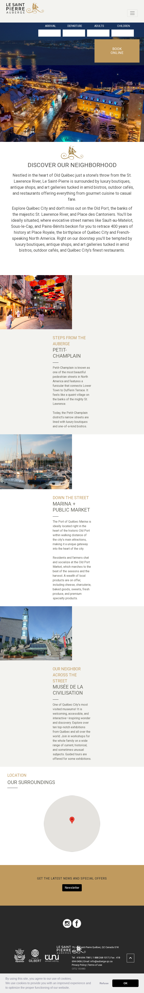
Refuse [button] (104, 983)
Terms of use (95, 964)
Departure (75, 26)
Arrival (50, 26)
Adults (99, 26)
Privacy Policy (79, 964)
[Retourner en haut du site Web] (130, 958)
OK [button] (126, 983)
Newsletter (72, 887)
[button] (70, 988)
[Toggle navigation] (132, 13)
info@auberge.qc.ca (101, 961)
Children (123, 26)
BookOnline (117, 51)
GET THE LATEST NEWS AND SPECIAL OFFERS (72, 878)
